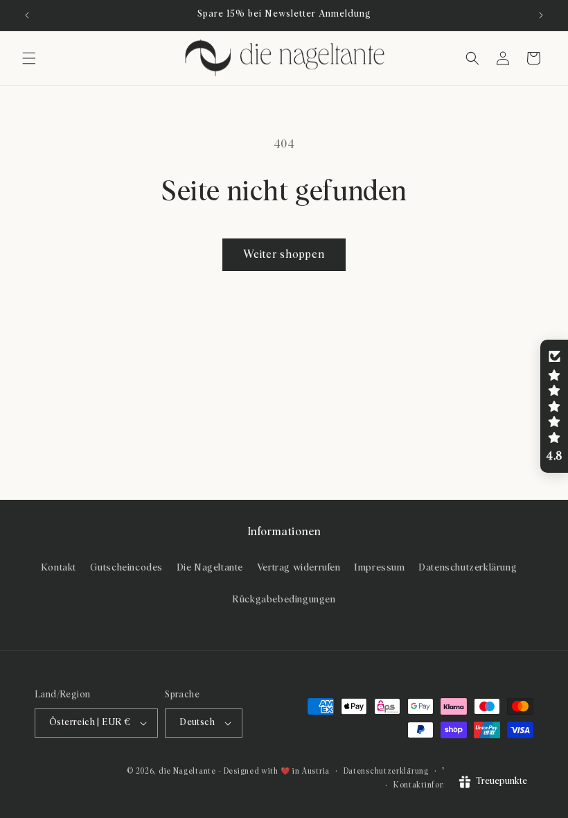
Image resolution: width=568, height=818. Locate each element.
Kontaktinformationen (436, 785)
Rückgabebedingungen (283, 599)
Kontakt (58, 568)
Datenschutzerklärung (467, 568)
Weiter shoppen (284, 255)
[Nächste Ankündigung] (541, 15)
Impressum (379, 568)
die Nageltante (187, 771)
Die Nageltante (210, 568)
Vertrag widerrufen (299, 568)
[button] (29, 58)
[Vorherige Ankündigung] (27, 15)
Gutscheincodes (126, 568)
